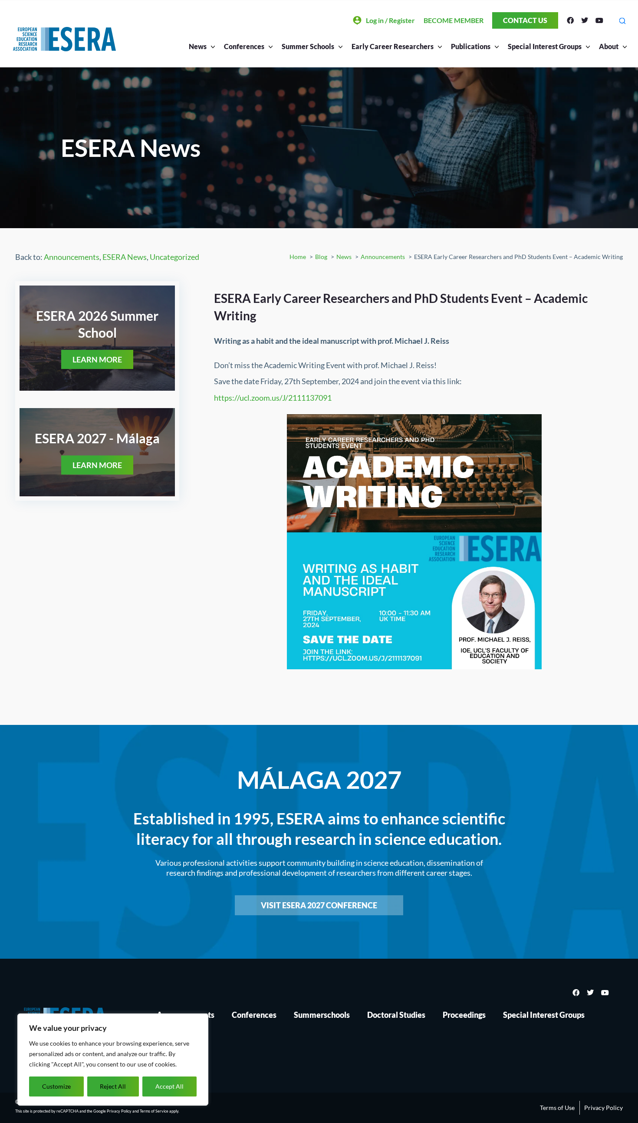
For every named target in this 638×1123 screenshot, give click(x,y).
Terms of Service (154, 1111)
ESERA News (124, 257)
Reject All (113, 1086)
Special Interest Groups (544, 1015)
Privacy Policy (119, 1111)
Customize (56, 1086)
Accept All (169, 1086)
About (608, 46)
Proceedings (464, 1015)
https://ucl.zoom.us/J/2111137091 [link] (273, 397)
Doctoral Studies (396, 1015)
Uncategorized (174, 257)
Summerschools (322, 1015)
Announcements (71, 257)
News (198, 46)
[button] (622, 20)
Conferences (254, 1015)
